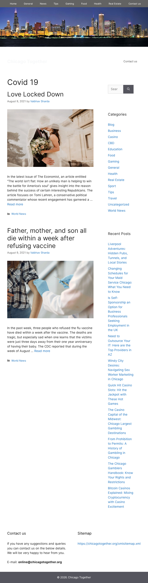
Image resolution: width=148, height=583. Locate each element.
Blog (111, 124)
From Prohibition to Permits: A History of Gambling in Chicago (120, 448)
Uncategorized (118, 204)
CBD (111, 143)
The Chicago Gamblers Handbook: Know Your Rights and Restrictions (120, 473)
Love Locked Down (35, 94)
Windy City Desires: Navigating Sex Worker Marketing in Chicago (120, 370)
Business (114, 131)
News (43, 3)
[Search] (128, 89)
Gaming (70, 3)
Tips (56, 3)
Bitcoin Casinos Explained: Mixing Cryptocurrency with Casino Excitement (120, 497)
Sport (112, 186)
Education (115, 149)
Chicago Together (27, 61)
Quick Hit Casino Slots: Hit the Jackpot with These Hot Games (120, 394)
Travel (112, 198)
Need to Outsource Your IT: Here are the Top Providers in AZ (119, 345)
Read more (15, 204)
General (28, 3)
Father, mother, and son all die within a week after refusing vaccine (46, 238)
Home (13, 3)
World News (18, 213)
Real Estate (115, 3)
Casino (113, 137)
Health (97, 3)
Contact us (135, 3)
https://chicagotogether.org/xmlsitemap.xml (109, 543)
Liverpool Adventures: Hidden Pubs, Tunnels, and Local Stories (118, 253)
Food (84, 3)
